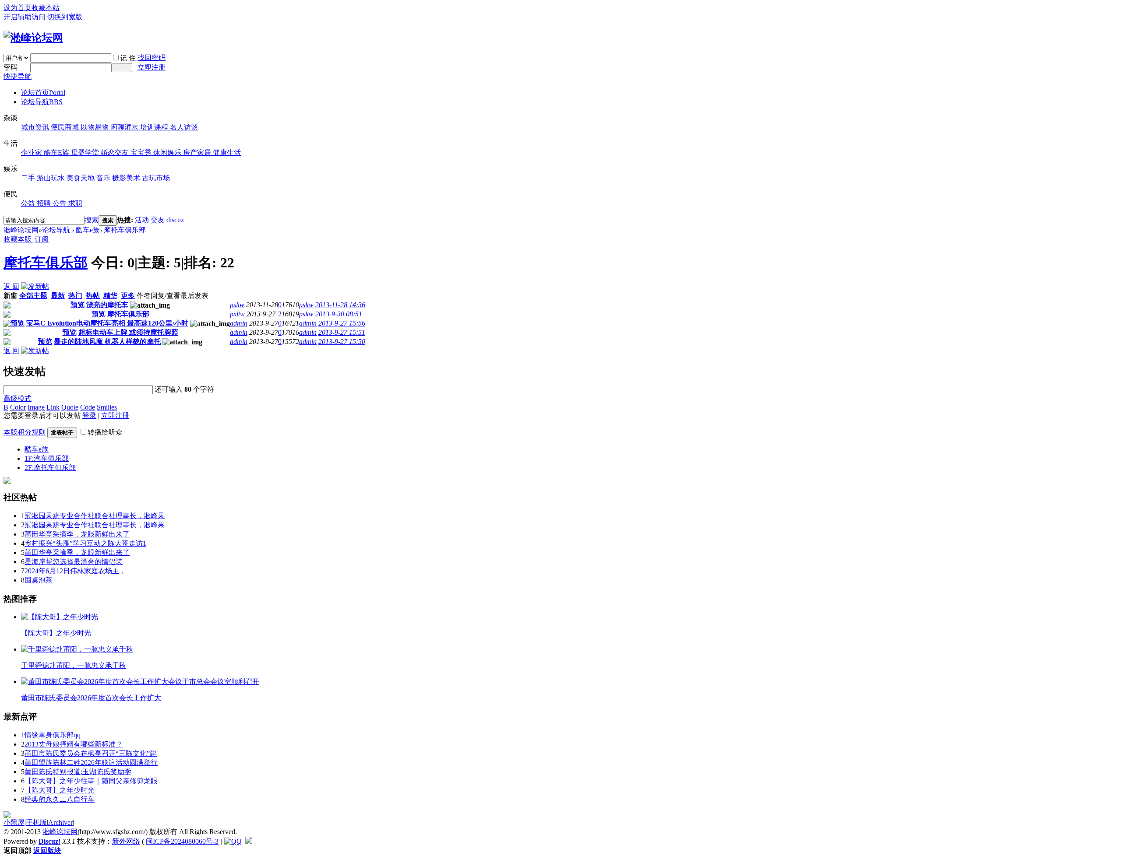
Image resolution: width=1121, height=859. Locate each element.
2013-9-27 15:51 (341, 332)
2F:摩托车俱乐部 (50, 467)
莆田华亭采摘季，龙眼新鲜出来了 (77, 534)
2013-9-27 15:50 (341, 341)
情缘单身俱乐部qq (53, 735)
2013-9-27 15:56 (341, 323)
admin (238, 323)
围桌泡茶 (39, 580)
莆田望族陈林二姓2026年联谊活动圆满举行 (91, 762)
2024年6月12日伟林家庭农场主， (75, 571)
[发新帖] (35, 286)
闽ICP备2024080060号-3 (182, 841)
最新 (58, 295)
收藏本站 (46, 7)
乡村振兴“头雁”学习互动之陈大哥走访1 (85, 543)
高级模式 (18, 398)
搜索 (92, 220)
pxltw (237, 314)
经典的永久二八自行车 (60, 799)
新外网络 (126, 841)
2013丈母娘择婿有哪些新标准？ (74, 744)
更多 (128, 295)
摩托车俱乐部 (125, 230)
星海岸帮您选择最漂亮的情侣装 (74, 561)
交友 (158, 220)
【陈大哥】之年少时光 (60, 790)
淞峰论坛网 (21, 230)
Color (18, 407)
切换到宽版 (64, 17)
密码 (11, 67)
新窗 (11, 295)
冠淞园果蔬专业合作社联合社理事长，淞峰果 (95, 515)
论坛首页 (43, 92)
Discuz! (49, 841)
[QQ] (233, 841)
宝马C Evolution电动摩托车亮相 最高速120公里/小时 (107, 323)
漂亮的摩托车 (107, 305)
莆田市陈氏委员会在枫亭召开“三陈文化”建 (91, 753)
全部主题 (33, 295)
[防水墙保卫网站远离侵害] (248, 841)
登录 (89, 415)
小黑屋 (14, 822)
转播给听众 (105, 432)
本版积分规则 (25, 432)
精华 (110, 295)
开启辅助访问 (25, 17)
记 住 (128, 58)
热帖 (93, 295)
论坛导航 (42, 101)
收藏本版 (18, 239)
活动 (142, 220)
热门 (75, 295)
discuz (175, 220)
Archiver (60, 822)
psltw (237, 305)
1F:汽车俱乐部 (47, 458)
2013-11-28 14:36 (340, 305)
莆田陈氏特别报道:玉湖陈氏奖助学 (78, 771)
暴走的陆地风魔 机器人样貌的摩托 (107, 341)
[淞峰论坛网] (33, 37)
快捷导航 (18, 76)
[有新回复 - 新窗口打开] (7, 306)
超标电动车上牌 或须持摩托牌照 (128, 332)
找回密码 (151, 57)
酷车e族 (88, 230)
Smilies (107, 407)
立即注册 (151, 67)
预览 (78, 305)
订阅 (42, 239)
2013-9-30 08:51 (338, 314)
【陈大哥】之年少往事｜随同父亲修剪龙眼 (91, 781)
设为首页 (18, 7)
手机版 (36, 822)
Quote (69, 407)
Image (36, 407)
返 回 (11, 286)
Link (53, 407)
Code (87, 407)
